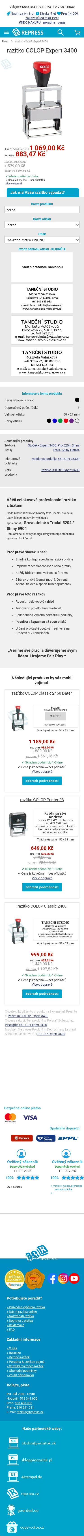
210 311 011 (25, 1407)
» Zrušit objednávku (20, 1375)
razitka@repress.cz (30, 1412)
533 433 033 (23, 1403)
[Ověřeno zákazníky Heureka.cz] (14, 1288)
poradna (49, 22)
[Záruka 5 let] (35, 1288)
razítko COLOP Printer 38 (42, 799)
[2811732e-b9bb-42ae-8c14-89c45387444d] (42, 330)
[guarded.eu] (20, 1517)
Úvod (5, 41)
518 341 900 (28, 1398)
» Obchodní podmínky (22, 1370)
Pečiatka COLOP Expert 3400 (28, 1016)
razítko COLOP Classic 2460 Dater (42, 693)
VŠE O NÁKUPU (30, 22)
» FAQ (11, 1329)
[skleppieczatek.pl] (27, 1466)
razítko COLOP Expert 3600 (60, 470)
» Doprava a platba (20, 1320)
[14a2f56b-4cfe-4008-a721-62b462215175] (42, 298)
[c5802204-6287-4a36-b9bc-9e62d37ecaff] (42, 362)
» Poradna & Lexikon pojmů (26, 1361)
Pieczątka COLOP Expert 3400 (26, 1025)
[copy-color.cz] (23, 1534)
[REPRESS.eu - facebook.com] (52, 1282)
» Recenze (14, 1352)
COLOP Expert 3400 (51, 1034)
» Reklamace (15, 1325)
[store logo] (27, 32)
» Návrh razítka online (22, 1311)
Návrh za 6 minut (22, 13)
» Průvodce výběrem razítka (26, 1307)
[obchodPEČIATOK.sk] (29, 1449)
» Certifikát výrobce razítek (25, 1366)
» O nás (12, 1348)
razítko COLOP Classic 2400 (42, 906)
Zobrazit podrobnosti (42, 781)
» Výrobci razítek (18, 1357)
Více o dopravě (14, 183)
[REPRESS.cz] (20, 1500)
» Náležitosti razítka (20, 1316)
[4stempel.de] (22, 1483)
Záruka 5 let (48, 13)
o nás (61, 22)
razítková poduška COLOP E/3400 (56, 459)
